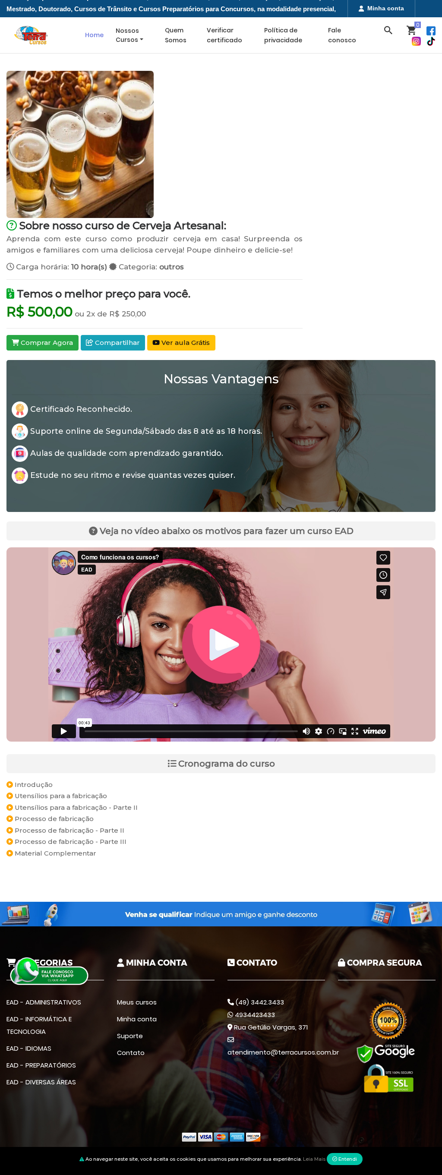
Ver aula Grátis (185, 342)
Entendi (347, 1159)
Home (94, 35)
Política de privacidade (283, 35)
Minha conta (385, 8)
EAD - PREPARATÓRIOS (41, 1065)
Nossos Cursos (127, 35)
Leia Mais (314, 1159)
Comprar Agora (46, 342)
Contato (131, 1052)
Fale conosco (342, 35)
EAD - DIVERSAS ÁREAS (41, 1082)
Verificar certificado (224, 35)
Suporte (130, 1035)
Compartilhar (116, 342)
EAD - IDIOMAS (28, 1048)
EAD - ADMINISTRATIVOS (43, 1002)
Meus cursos (137, 1002)
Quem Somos (175, 35)
